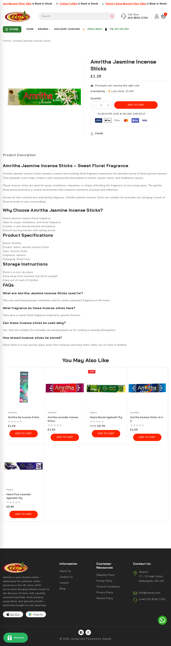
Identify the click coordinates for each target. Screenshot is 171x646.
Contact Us (66, 577)
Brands (44, 29)
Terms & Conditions (108, 586)
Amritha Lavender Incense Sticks (63, 419)
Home (30, 29)
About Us (65, 571)
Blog (62, 588)
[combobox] (77, 16)
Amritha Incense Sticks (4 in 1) (146, 419)
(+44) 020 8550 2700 (152, 599)
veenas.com (78, 638)
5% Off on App (119, 29)
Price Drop (95, 29)
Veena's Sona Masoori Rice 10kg (110, 3)
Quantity (96, 98)
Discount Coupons (67, 29)
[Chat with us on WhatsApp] (162, 621)
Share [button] (99, 133)
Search (112, 16)
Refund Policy (104, 598)
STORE (14, 29)
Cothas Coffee (53, 3)
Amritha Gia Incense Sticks (23, 417)
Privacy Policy (104, 592)
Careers (64, 582)
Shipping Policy (105, 575)
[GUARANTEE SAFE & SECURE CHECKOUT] (121, 121)
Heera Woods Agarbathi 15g (106, 417)
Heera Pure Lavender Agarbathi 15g (18, 496)
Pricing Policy (104, 580)
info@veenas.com (149, 592)
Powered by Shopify (98, 638)
